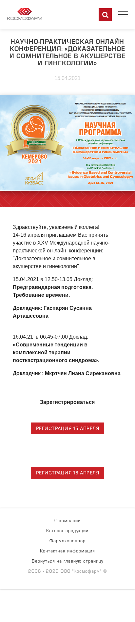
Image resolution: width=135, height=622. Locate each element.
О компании (67, 521)
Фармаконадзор (67, 541)
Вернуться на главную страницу (67, 562)
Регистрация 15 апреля (67, 428)
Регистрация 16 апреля (67, 472)
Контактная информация (67, 552)
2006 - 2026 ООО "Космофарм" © (67, 572)
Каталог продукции (67, 531)
